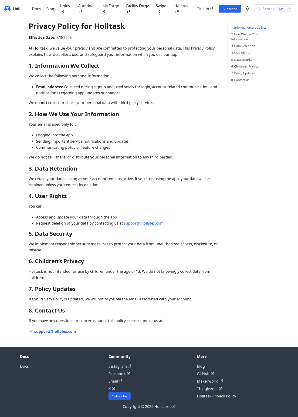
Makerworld (208, 381)
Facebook (116, 373)
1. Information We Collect (248, 27)
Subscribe (230, 9)
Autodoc (85, 5)
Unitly (65, 5)
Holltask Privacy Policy (216, 396)
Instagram (117, 366)
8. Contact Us (240, 80)
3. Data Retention (243, 46)
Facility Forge (137, 5)
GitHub (202, 8)
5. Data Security (242, 59)
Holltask (181, 5)
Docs (36, 8)
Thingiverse (207, 388)
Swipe (161, 5)
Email (113, 381)
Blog (50, 8)
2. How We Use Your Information (244, 36)
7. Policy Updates (243, 73)
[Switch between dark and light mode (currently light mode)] (247, 9)
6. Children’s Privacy (244, 66)
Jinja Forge (110, 5)
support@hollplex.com (144, 223)
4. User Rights (240, 52)
